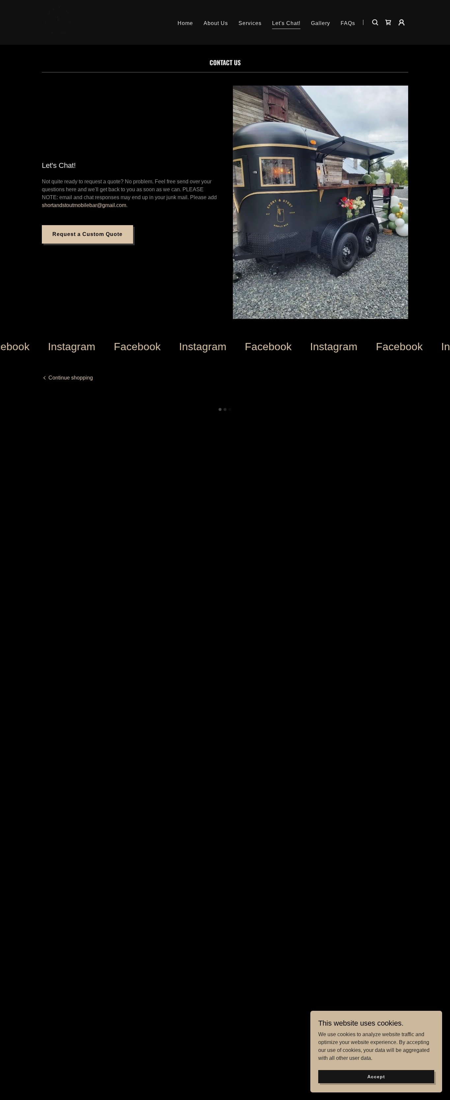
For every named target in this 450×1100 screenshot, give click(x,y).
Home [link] (185, 23)
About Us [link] (216, 23)
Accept (376, 1076)
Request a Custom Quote (87, 234)
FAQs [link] (348, 23)
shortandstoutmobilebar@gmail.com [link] (84, 205)
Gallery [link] (320, 23)
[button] (388, 22)
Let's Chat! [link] (286, 23)
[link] (59, 22)
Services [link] (250, 23)
